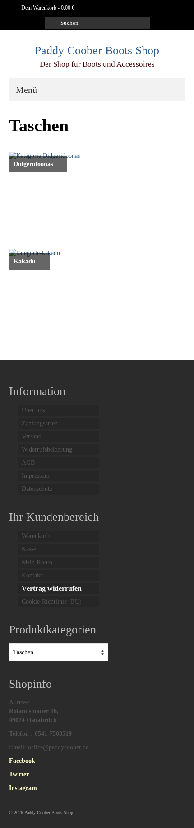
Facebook (22, 760)
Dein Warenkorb (47, 8)
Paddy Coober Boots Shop (97, 50)
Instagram (23, 788)
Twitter (19, 774)
